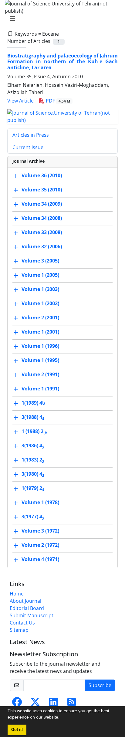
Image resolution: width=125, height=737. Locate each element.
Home (17, 593)
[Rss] (71, 703)
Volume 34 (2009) (42, 204)
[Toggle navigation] (61, 19)
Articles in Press (30, 135)
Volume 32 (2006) (42, 246)
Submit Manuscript (31, 615)
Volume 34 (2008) (42, 218)
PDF (57, 100)
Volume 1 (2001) (40, 331)
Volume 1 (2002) (40, 303)
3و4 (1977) (33, 516)
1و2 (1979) (33, 488)
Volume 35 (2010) (42, 189)
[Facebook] (17, 703)
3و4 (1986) (33, 445)
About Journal (25, 601)
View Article (20, 100)
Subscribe (100, 685)
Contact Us (22, 622)
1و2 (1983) (33, 459)
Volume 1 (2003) (40, 289)
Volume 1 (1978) (40, 502)
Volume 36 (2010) (42, 175)
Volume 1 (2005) (40, 275)
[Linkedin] (53, 703)
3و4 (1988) (33, 417)
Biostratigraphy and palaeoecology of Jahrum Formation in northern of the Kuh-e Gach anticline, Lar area (62, 61)
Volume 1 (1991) (40, 388)
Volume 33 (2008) (42, 232)
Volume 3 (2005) (40, 260)
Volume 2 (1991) (40, 374)
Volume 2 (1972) (40, 545)
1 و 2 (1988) (34, 431)
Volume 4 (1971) (40, 559)
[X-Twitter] (35, 703)
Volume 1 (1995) (40, 360)
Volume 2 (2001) (40, 317)
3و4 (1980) (33, 474)
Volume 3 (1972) (40, 530)
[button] (61, 718)
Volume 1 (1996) (40, 346)
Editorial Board (27, 608)
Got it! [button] (17, 730)
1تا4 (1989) (33, 402)
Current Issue (27, 147)
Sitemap (19, 630)
